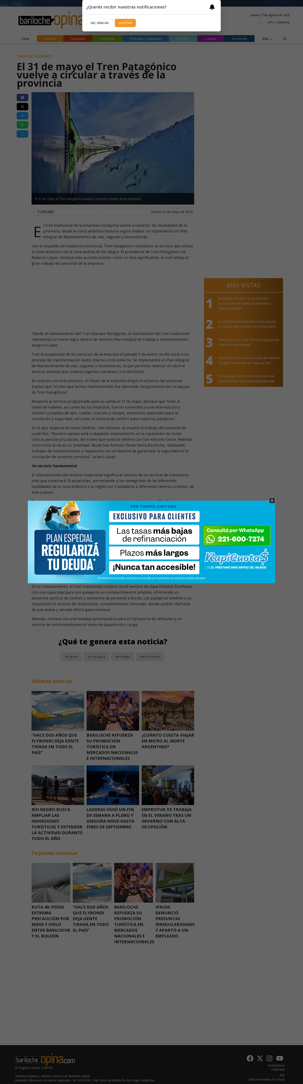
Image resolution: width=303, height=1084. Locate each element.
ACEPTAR (125, 23)
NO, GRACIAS (100, 23)
